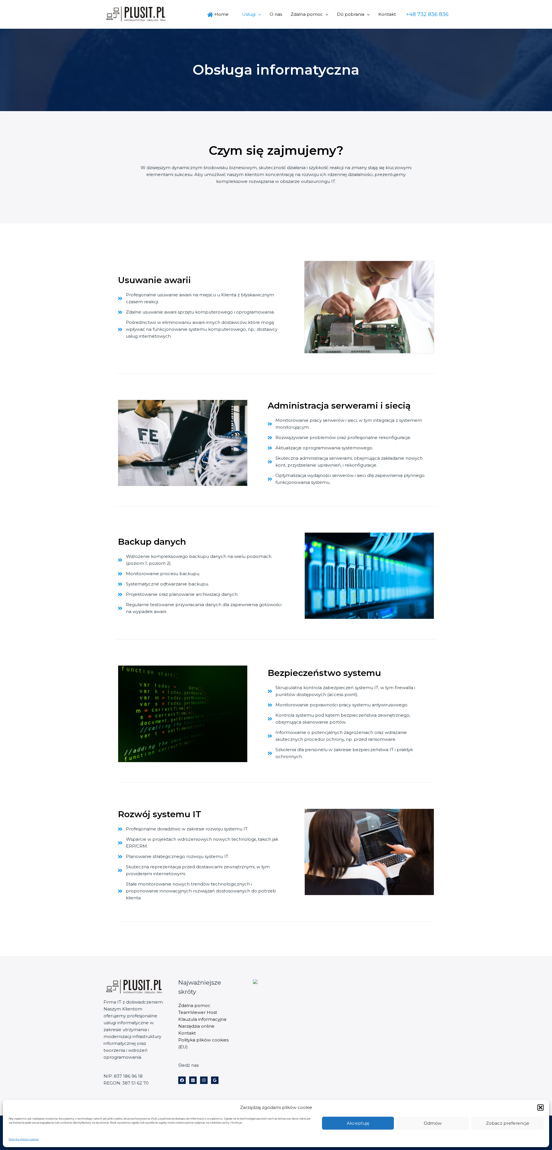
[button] (540, 1107)
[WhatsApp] (193, 1080)
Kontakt (187, 1033)
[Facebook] (182, 1080)
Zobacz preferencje (507, 1123)
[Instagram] (204, 1080)
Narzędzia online (196, 1026)
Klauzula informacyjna (202, 1019)
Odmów (433, 1123)
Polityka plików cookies (24, 1139)
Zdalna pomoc (194, 1005)
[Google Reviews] (214, 1080)
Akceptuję (358, 1123)
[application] (258, 14)
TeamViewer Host (197, 1012)
